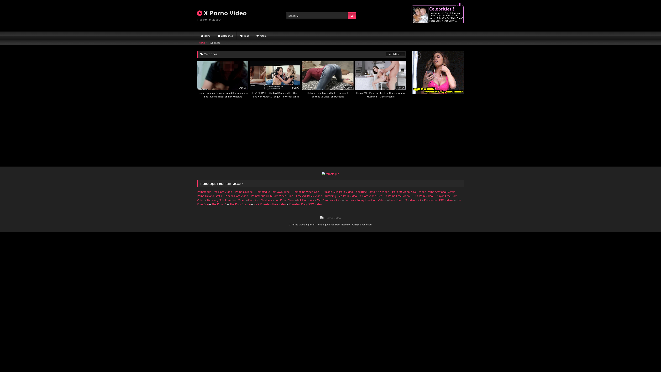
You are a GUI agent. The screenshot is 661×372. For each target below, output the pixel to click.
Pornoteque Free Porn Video (214, 191)
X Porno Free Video (397, 196)
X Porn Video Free (371, 196)
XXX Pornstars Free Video (270, 204)
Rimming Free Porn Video (341, 196)
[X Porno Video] (330, 218)
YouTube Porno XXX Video (372, 191)
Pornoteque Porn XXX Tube (273, 191)
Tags (246, 35)
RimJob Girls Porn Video (338, 191)
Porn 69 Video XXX (404, 191)
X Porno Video (224, 13)
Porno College (244, 191)
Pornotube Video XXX (306, 191)
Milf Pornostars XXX (329, 200)
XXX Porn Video (423, 196)
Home (207, 35)
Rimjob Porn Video (236, 196)
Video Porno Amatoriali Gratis (437, 191)
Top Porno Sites (284, 200)
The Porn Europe (240, 204)
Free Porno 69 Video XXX (405, 200)
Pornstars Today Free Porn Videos (365, 200)
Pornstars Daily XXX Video (305, 204)
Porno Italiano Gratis (209, 196)
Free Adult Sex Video (309, 196)
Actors (263, 35)
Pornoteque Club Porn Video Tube (272, 196)
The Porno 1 (219, 204)
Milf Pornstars (305, 200)
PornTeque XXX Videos (438, 200)
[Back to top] (650, 361)
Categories (227, 35)
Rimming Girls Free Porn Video (226, 200)
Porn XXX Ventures (260, 200)
